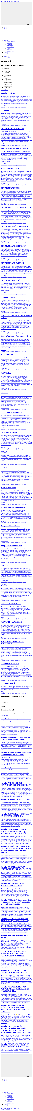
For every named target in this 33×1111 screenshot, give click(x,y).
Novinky (6, 52)
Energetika (9, 43)
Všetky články (4, 715)
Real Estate (9, 44)
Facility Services (11, 41)
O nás (5, 28)
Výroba (8, 48)
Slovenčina (6, 56)
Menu (28, 24)
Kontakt (6, 53)
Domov (5, 27)
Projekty (6, 40)
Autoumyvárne (10, 51)
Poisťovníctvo (10, 47)
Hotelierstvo (10, 45)
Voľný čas (9, 49)
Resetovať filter (4, 90)
